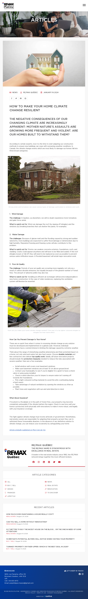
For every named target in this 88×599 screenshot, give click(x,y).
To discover (52, 493)
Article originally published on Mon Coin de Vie (27, 430)
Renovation (52, 489)
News (15, 92)
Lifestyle (11, 496)
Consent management (55, 593)
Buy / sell (11, 485)
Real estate (52, 485)
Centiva (48, 596)
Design (10, 489)
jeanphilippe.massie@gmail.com (21, 583)
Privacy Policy (30, 593)
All (8, 482)
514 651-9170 (13, 581)
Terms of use (41, 593)
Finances (11, 493)
